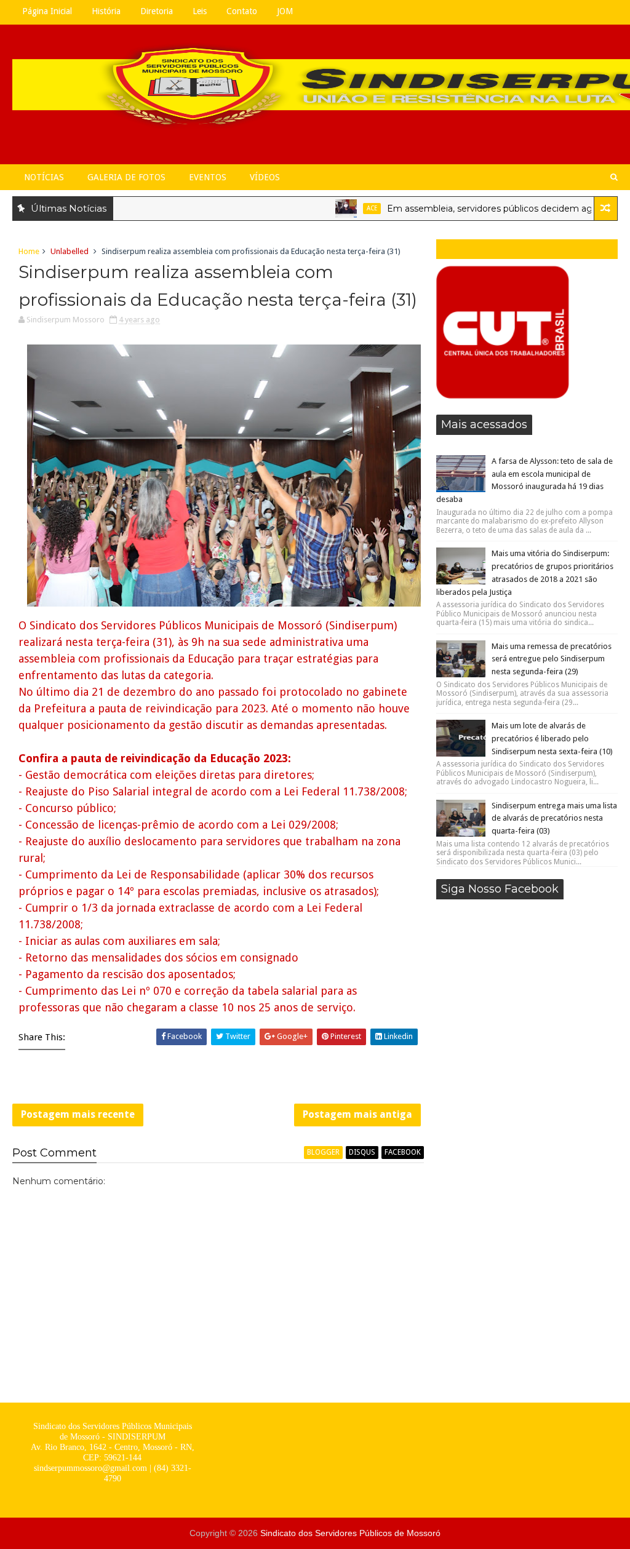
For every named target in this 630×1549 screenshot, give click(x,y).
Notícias (44, 177)
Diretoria (156, 11)
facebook (403, 1152)
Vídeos (265, 177)
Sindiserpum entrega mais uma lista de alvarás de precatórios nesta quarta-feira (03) (554, 818)
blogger (323, 1152)
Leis (200, 11)
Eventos (207, 177)
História (106, 11)
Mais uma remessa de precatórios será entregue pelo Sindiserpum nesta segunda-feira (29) (552, 659)
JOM (285, 11)
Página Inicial (47, 11)
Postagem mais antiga (357, 1114)
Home (28, 251)
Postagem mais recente (78, 1114)
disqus (362, 1152)
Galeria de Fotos (126, 177)
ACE (348, 208)
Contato (241, 11)
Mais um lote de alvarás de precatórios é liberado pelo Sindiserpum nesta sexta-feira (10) (552, 738)
